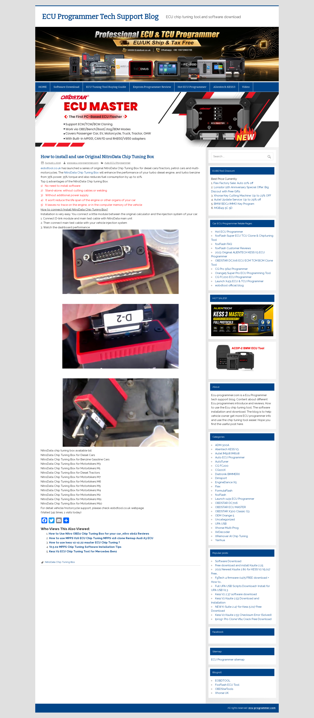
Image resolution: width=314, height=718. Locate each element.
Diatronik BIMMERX (227, 474)
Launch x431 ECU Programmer (234, 498)
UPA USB (221, 523)
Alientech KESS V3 (227, 449)
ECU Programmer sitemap (228, 659)
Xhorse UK (222, 693)
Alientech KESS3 (224, 87)
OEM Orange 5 (224, 515)
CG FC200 (221, 465)
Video (246, 87)
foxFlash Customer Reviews (233, 248)
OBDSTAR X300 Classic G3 (232, 511)
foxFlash (220, 494)
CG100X (220, 470)
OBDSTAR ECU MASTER (230, 507)
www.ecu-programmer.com (82, 162)
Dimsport (221, 478)
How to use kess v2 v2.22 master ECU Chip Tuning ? (84, 542)
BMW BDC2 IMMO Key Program (234, 203)
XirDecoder (222, 532)
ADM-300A (222, 445)
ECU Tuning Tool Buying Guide (106, 87)
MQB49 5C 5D (223, 208)
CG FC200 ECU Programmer (233, 277)
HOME (43, 87)
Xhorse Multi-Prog (227, 527)
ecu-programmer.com (261, 708)
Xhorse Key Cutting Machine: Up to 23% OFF (242, 195)
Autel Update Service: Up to (237, 199)
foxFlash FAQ (223, 244)
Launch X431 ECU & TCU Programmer (239, 281)
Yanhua (220, 540)
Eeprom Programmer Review (152, 87)
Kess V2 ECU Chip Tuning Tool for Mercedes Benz (83, 551)
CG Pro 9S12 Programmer (231, 269)
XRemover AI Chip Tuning (231, 536)
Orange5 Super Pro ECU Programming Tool (243, 273)
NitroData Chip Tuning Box (81, 172)
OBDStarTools (224, 689)
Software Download (66, 87)
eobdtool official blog (229, 285)
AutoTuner (221, 461)
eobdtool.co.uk (51, 168)
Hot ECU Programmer (192, 87)
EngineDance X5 (226, 482)
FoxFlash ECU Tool (227, 684)
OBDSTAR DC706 (226, 503)
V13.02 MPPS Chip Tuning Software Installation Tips (85, 547)
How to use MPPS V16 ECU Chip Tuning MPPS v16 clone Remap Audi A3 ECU (101, 538)
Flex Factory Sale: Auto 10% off (233, 183)
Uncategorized (225, 519)
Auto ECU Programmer (117, 162)
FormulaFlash (223, 490)
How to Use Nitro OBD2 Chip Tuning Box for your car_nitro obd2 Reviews (99, 533)
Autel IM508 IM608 (227, 453)
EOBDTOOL (222, 680)
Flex (217, 486)
